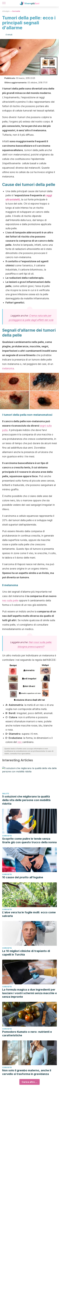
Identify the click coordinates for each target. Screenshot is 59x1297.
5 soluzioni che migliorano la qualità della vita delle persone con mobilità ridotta (26, 800)
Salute (5, 794)
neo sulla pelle (10, 600)
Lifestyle (6, 11)
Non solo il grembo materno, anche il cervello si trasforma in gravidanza (26, 1072)
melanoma (8, 368)
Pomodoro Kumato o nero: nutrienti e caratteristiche (27, 1033)
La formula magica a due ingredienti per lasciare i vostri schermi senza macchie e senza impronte (29, 993)
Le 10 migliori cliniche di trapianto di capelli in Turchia (26, 952)
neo (19, 742)
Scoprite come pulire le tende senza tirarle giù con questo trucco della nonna (29, 840)
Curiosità (16, 11)
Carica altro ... (29, 1082)
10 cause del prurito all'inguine (22, 877)
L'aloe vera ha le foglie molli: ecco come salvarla (29, 914)
